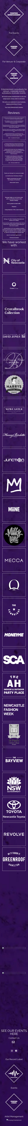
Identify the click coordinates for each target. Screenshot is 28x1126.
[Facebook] (16, 1051)
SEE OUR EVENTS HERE (14, 1032)
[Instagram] (12, 1051)
